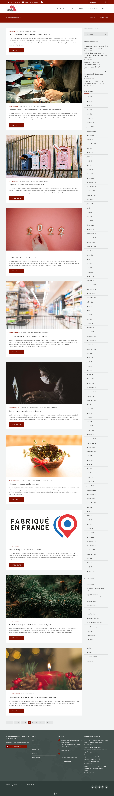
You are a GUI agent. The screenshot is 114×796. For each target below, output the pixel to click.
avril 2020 (89, 422)
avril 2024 (89, 216)
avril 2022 (89, 319)
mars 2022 (90, 323)
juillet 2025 (90, 152)
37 (22, 722)
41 (36, 722)
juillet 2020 (90, 409)
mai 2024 (89, 212)
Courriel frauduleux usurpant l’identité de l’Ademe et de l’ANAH (95, 74)
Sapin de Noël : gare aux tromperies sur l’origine (30, 624)
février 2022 (90, 328)
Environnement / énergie (41, 181)
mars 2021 (90, 375)
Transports (90, 661)
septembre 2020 (91, 400)
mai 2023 (89, 263)
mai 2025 (89, 161)
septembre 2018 (91, 503)
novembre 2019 (91, 443)
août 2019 (90, 456)
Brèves (102, 597)
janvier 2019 (90, 486)
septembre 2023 (91, 246)
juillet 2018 (90, 511)
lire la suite (16, 50)
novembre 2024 (91, 186)
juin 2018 (89, 516)
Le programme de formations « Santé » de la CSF (30, 35)
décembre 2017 (91, 541)
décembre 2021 (91, 336)
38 (26, 722)
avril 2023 (89, 268)
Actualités (61, 8)
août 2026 (90, 97)
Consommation (27, 31)
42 (40, 722)
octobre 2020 (91, 396)
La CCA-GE (82, 8)
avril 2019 (89, 473)
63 (47, 722)
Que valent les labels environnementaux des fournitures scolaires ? (92, 65)
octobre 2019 (91, 447)
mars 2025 (90, 169)
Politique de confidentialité (69, 757)
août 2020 (90, 404)
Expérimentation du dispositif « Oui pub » (27, 185)
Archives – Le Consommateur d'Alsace (95, 589)
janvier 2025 (90, 178)
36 (18, 722)
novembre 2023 (91, 238)
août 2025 (90, 148)
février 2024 (90, 225)
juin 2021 (89, 362)
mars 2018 (90, 528)
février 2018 (90, 533)
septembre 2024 (91, 195)
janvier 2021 (90, 383)
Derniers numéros (92, 605)
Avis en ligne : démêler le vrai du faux (25, 411)
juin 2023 (89, 259)
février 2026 (90, 122)
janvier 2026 (90, 127)
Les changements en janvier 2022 (24, 257)
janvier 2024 (90, 229)
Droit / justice (38, 407)
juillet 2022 (90, 306)
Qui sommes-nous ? (18, 746)
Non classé (90, 631)
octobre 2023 (91, 242)
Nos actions (93, 8)
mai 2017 (89, 567)
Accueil (52, 8)
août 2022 (90, 302)
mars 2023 (90, 272)
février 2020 (90, 430)
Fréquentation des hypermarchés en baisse (28, 336)
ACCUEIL (92, 17)
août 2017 (90, 558)
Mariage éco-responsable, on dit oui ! (25, 484)
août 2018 (90, 507)
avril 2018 (89, 524)
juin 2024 (89, 208)
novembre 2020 (91, 392)
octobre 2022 (91, 293)
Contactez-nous (31, 2)
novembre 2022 (91, 289)
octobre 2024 (91, 191)
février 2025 (90, 174)
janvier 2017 (90, 571)
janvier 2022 (90, 332)
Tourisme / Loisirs (92, 657)
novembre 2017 (91, 545)
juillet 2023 (90, 255)
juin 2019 (89, 464)
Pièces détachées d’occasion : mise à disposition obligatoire (35, 110)
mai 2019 (89, 469)
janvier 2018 (90, 537)
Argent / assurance (92, 595)
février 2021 (90, 379)
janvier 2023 (90, 281)
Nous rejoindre (91, 635)
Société (51, 480)
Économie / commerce (40, 106)
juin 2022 (89, 310)
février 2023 (90, 276)
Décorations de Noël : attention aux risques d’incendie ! (33, 697)
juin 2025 (89, 157)
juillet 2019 (90, 460)
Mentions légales (66, 761)
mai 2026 (89, 110)
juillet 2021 (90, 357)
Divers (34, 254)
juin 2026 (89, 105)
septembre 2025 (91, 144)
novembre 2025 (91, 135)
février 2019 (90, 481)
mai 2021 (89, 366)
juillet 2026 (90, 101)
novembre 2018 (91, 494)
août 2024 (90, 199)
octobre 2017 (91, 550)
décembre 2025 (91, 131)
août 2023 (90, 251)
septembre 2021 (91, 349)
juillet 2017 (90, 563)
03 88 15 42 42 (15, 2)
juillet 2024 (90, 204)
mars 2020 (90, 426)
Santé (34, 31)
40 (33, 722)
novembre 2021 (91, 340)
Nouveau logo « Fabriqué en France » (25, 550)
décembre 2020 (91, 387)
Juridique (72, 8)
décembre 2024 (91, 182)
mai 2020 (89, 417)
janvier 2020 (90, 434)
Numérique (90, 639)
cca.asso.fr (64, 754)
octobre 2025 (91, 139)
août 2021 (90, 353)
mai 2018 (89, 520)
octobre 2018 (91, 498)
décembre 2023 (91, 233)
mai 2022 (89, 315)
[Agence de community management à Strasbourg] (57, 793)
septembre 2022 (91, 298)
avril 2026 (89, 114)
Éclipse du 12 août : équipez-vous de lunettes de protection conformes (95, 55)
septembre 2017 (91, 554)
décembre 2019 (91, 439)
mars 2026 (90, 118)
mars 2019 (90, 477)
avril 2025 (89, 165)
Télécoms (90, 652)
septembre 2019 (91, 451)
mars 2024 (90, 221)
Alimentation (91, 584)
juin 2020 (89, 413)
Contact (103, 8)
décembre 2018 (91, 490)
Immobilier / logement (94, 627)
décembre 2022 (91, 285)
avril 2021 (89, 370)
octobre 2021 (91, 345)
